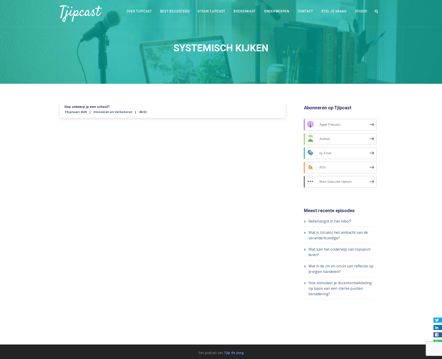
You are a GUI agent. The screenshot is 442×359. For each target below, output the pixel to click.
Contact (305, 11)
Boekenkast (245, 11)
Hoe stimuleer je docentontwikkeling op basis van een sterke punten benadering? (340, 288)
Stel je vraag (334, 11)
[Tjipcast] (81, 13)
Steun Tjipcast (211, 11)
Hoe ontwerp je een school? (87, 107)
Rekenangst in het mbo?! (329, 221)
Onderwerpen (276, 11)
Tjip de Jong (234, 352)
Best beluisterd (175, 11)
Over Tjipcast (139, 11)
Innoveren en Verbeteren (112, 112)
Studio (361, 11)
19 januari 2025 (76, 112)
